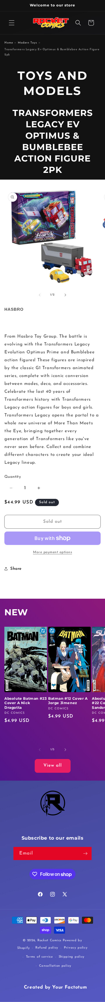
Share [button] (16, 569)
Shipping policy (72, 956)
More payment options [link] (52, 552)
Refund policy (46, 947)
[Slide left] (39, 295)
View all (52, 765)
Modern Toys (27, 42)
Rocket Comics (49, 940)
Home (8, 42)
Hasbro (14, 309)
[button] (11, 22)
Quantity (12, 477)
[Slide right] (65, 295)
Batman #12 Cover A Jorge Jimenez (68, 700)
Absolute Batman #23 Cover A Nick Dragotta (25, 703)
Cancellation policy (55, 966)
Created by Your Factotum (55, 987)
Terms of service (39, 956)
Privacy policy (76, 947)
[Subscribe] (85, 853)
